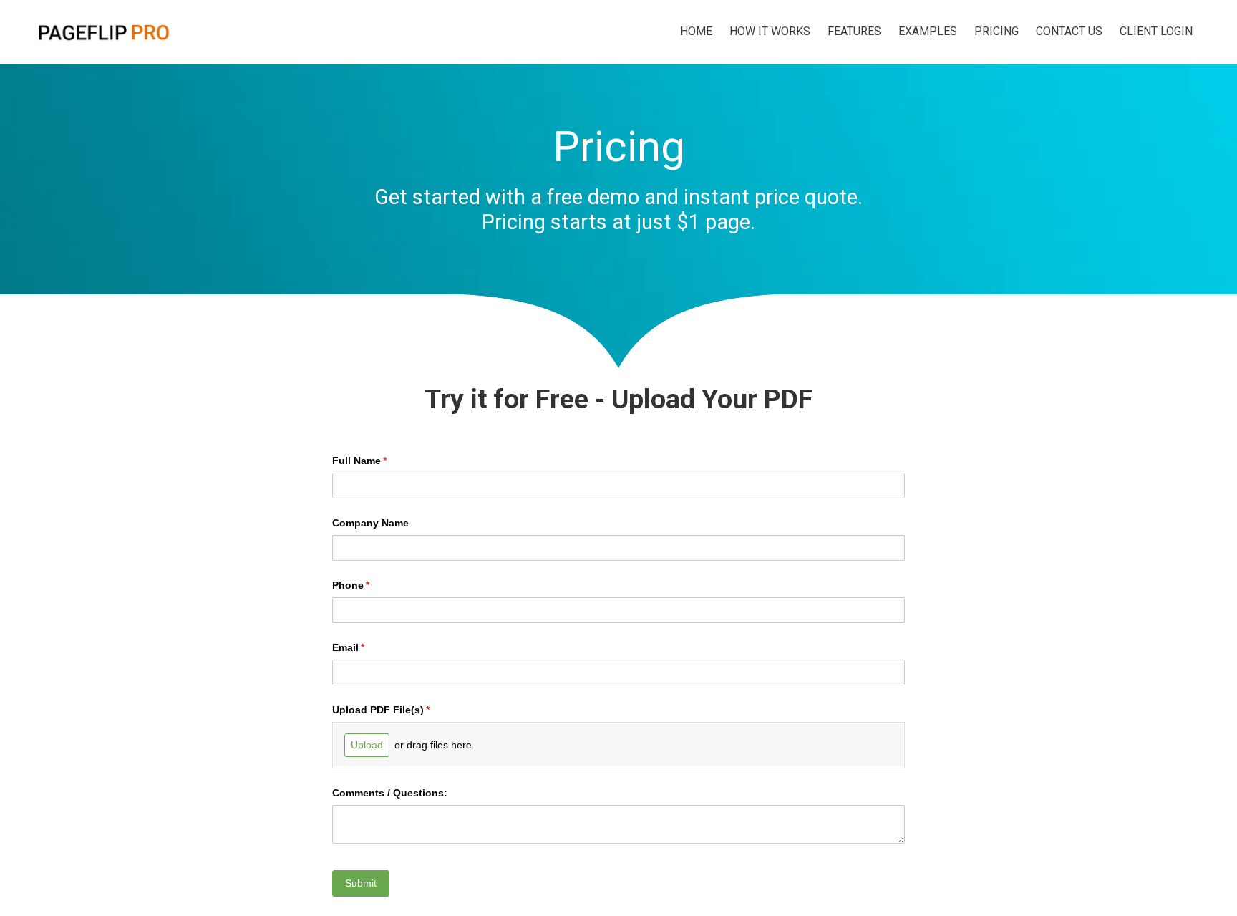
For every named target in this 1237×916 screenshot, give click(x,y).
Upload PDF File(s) (402, 709)
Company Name (370, 523)
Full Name (380, 460)
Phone (372, 585)
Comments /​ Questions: (389, 793)
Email (369, 647)
